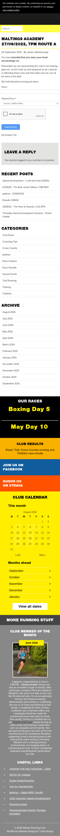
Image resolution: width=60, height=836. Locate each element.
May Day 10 (29, 426)
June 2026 (7, 325)
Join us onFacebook (13, 467)
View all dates (30, 606)
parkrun (6, 254)
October (30, 577)
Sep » (42, 555)
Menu (56, 28)
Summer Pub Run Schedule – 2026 (30, 768)
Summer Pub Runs (22, 722)
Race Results (9, 267)
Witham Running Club (16, 19)
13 (30, 532)
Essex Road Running (21, 780)
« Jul (17, 555)
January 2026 (9, 357)
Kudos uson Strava (13, 483)
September (30, 570)
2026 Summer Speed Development (29, 798)
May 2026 (7, 331)
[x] (55, 10)
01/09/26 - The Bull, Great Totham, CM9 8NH (25, 187)
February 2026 (10, 351)
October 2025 (9, 377)
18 (17, 538)
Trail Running (9, 280)
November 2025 (10, 370)
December (30, 590)
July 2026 (7, 318)
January (30, 596)
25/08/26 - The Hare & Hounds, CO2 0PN (23, 206)
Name (4, 87)
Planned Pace (8, 98)
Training (6, 287)
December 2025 (10, 364)
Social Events (9, 274)
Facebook (37, 28)
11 (18, 532)
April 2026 (7, 338)
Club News (8, 235)
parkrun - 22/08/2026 (13, 193)
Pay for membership (21, 786)
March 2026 (8, 344)
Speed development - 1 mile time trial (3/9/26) (25, 180)
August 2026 (9, 312)
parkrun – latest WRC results (26, 792)
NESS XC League (19, 774)
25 (17, 544)
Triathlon (7, 293)
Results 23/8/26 (10, 200)
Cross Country (9, 248)
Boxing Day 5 (29, 409)
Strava (49, 28)
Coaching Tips (9, 241)
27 (30, 544)
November (30, 583)
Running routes (18, 804)
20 (30, 538)
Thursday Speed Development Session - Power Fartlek (27, 215)
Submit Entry (11, 127)
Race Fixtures (9, 261)
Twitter (43, 28)
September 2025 (11, 383)
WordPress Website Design (21, 831)
